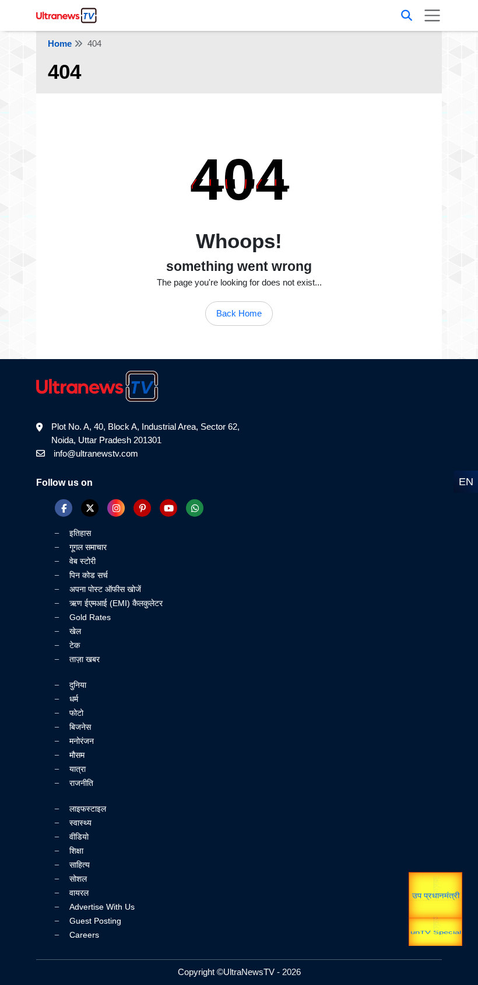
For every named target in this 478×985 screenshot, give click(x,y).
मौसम (77, 755)
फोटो (76, 713)
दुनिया (77, 685)
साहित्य (79, 864)
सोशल (78, 878)
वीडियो (79, 836)
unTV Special (435, 935)
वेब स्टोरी (82, 561)
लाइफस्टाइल (87, 808)
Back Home (239, 313)
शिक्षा (76, 850)
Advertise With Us (102, 906)
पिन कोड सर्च (88, 575)
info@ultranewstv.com (96, 453)
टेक (74, 645)
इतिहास (80, 533)
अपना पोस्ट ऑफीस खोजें (105, 589)
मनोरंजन (81, 741)
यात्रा (436, 915)
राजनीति (81, 783)
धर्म (73, 699)
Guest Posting (95, 920)
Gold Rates (90, 617)
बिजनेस (80, 727)
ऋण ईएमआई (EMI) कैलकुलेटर (116, 603)
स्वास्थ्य (80, 822)
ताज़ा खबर (84, 659)
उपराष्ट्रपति (436, 883)
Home (60, 43)
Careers (84, 934)
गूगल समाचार (88, 547)
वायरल (79, 892)
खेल (75, 631)
